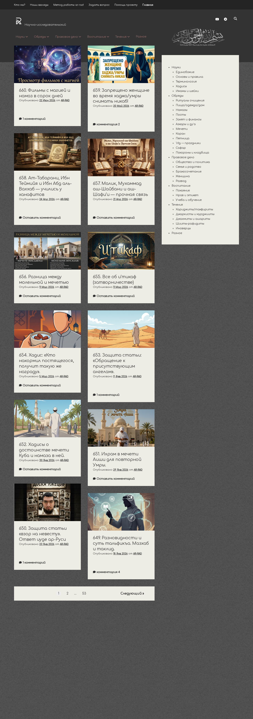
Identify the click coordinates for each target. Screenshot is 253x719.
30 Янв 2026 (47, 460)
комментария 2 (108, 124)
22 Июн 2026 (47, 100)
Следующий (131, 593)
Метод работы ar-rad (68, 5)
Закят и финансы (188, 119)
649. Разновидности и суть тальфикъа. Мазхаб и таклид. (121, 512)
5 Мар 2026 (46, 376)
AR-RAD (65, 100)
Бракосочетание (188, 171)
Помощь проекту (126, 5)
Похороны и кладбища (192, 152)
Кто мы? (19, 5)
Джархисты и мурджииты (195, 214)
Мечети (182, 128)
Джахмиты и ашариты (193, 218)
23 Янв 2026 (46, 544)
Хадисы (181, 86)
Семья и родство (188, 166)
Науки (20, 36)
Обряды (40, 36)
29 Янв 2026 (120, 469)
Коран (180, 133)
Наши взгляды (39, 5)
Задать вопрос (99, 5)
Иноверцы (183, 228)
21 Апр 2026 (120, 199)
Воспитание (96, 36)
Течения (120, 36)
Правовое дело (66, 36)
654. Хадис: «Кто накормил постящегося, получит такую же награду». (47, 329)
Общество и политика (193, 162)
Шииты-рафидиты (190, 223)
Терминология (186, 81)
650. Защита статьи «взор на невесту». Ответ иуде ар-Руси (47, 502)
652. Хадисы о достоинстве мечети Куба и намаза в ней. (47, 418)
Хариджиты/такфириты (194, 209)
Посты (181, 114)
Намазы (181, 110)
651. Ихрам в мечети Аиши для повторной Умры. (121, 428)
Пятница (182, 138)
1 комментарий (34, 118)
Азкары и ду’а (186, 124)
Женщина (183, 176)
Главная (148, 5)
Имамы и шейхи (187, 91)
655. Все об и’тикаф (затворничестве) (121, 251)
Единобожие (185, 72)
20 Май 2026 (121, 106)
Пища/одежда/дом (190, 105)
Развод (181, 181)
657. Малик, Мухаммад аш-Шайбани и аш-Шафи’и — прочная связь (121, 157)
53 (84, 593)
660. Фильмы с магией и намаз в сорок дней (47, 64)
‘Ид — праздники (188, 143)
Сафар (181, 147)
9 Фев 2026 (120, 376)
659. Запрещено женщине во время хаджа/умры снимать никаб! (121, 64)
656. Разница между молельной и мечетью (47, 251)
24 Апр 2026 (47, 199)
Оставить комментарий (42, 217)
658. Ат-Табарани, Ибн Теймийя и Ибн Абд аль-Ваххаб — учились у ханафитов (47, 152)
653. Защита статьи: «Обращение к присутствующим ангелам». (121, 329)
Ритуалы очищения (190, 100)
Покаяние (183, 190)
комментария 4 (108, 572)
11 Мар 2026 (46, 287)
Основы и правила (189, 76)
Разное (141, 36)
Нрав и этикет (187, 195)
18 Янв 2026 (120, 553)
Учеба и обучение (189, 199)
